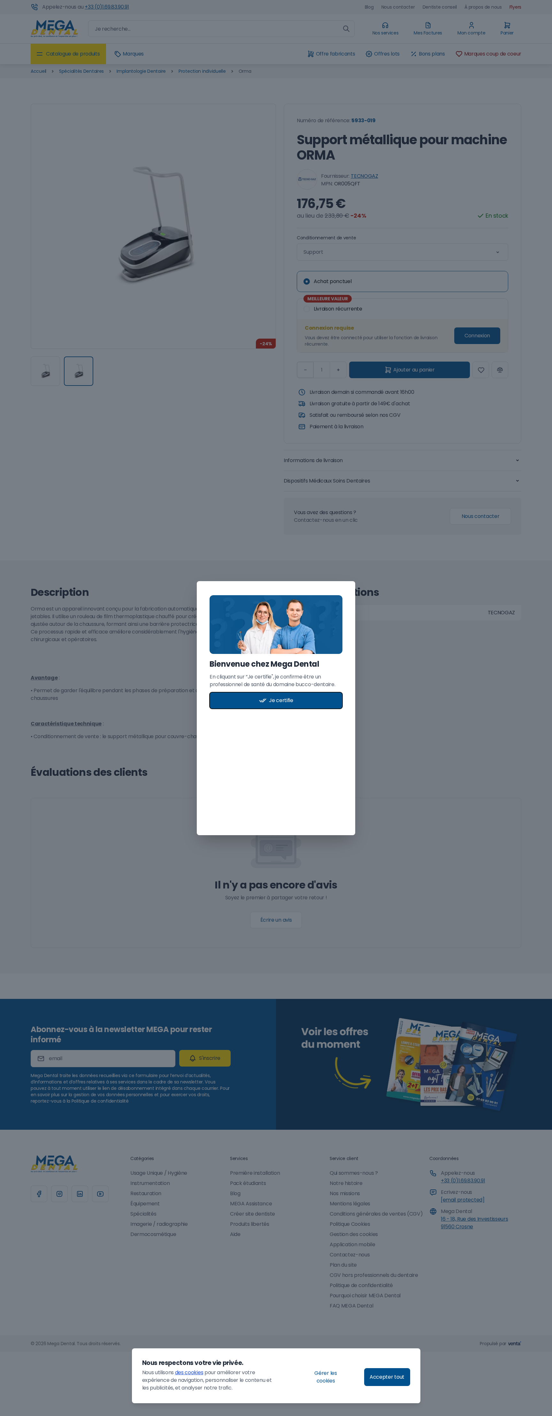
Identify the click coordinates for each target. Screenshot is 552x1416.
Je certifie (281, 700)
